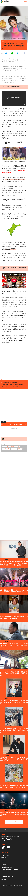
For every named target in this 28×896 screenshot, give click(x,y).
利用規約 (3, 879)
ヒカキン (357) (6, 446)
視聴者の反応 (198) (15, 446)
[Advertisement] (14, 362)
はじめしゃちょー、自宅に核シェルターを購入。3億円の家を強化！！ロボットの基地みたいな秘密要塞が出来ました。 (14, 759)
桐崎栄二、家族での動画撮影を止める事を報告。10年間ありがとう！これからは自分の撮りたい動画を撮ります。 (14, 814)
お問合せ (3, 864)
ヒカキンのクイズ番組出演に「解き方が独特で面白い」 (13, 384)
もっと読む (14, 821)
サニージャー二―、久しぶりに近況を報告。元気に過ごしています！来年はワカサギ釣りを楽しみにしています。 (14, 673)
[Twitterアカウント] (3, 847)
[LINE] (8, 847)
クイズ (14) (13, 448)
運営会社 (3, 857)
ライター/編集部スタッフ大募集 (10, 869)
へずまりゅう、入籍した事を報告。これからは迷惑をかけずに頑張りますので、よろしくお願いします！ (14, 702)
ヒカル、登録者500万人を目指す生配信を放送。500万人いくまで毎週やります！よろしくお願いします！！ (14, 730)
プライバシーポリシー (7, 876)
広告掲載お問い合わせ (7, 867)
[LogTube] (5, 1)
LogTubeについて (6, 855)
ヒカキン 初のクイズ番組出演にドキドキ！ (11, 382)
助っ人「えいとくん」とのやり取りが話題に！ (11, 386)
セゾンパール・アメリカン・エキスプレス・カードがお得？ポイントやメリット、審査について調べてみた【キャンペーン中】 (14, 645)
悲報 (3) (20, 448)
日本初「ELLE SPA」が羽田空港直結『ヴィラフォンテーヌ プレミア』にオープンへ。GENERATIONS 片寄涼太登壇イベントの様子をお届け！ (14, 563)
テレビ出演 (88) (6, 448)
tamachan (7, 439)
